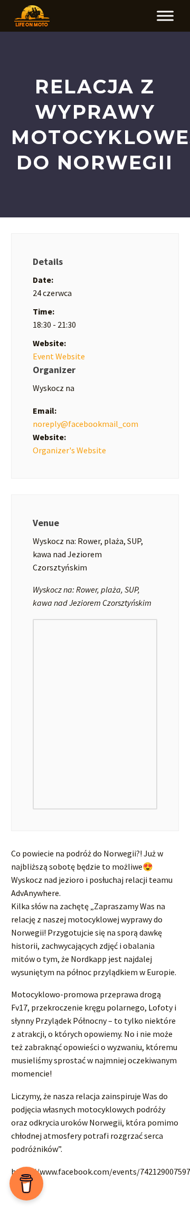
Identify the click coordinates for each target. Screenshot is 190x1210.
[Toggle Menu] (165, 15)
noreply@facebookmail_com (85, 423)
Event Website (59, 356)
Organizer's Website (69, 450)
